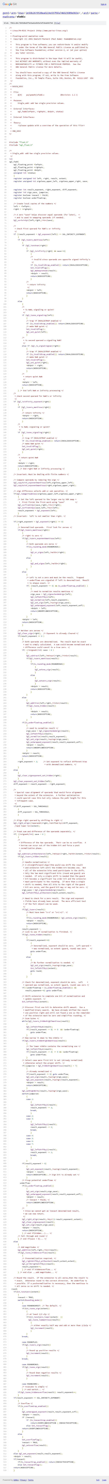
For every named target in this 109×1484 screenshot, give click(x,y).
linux (21, 12)
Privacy (23, 1480)
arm (13, 12)
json (104, 1480)
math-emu (9, 16)
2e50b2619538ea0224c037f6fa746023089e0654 (52, 12)
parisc (94, 12)
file (57, 23)
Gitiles (16, 1480)
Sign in (103, 4)
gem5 (6, 12)
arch (86, 12)
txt (97, 1480)
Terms (30, 1480)
